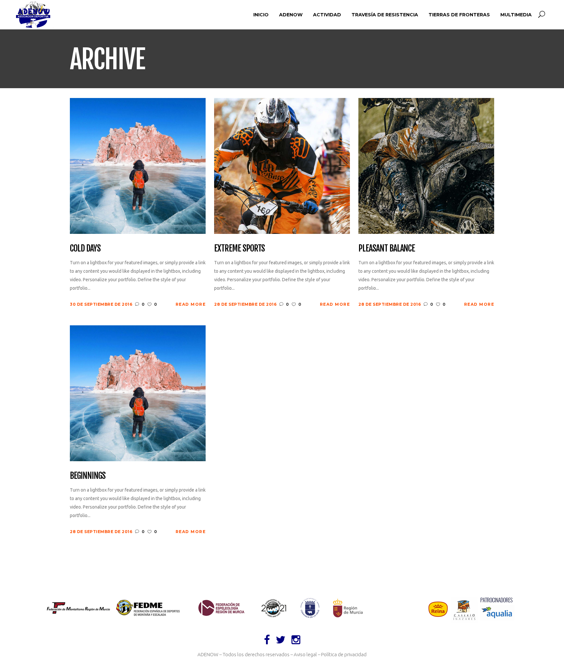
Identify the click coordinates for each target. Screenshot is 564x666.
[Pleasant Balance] (426, 165)
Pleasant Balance (386, 248)
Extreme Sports (239, 248)
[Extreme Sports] (282, 165)
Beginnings (87, 476)
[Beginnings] (138, 393)
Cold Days (85, 248)
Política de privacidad (344, 654)
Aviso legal (305, 654)
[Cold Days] (138, 165)
